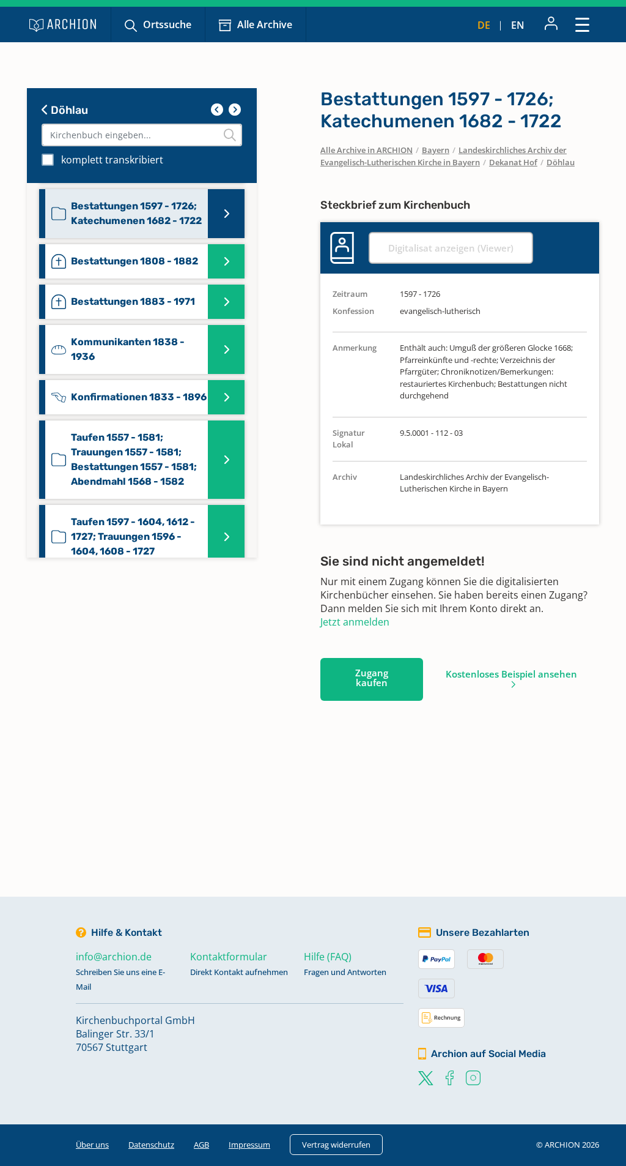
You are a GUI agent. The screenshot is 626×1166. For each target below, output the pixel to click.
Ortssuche (167, 24)
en (518, 25)
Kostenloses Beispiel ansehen (511, 674)
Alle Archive (264, 24)
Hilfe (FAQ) (328, 956)
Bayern (435, 149)
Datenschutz (151, 1144)
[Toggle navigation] (582, 24)
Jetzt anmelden (354, 622)
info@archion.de (114, 956)
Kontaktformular (228, 956)
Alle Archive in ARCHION (366, 149)
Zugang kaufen (371, 678)
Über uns (92, 1144)
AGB (201, 1144)
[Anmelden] (551, 24)
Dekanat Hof (513, 162)
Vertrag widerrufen (336, 1144)
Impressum (249, 1144)
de (483, 25)
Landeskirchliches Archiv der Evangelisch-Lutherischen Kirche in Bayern (443, 156)
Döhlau (68, 110)
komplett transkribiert (112, 159)
